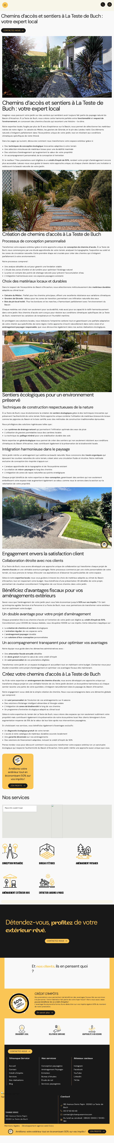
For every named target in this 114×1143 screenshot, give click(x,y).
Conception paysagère (12, 863)
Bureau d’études (47, 863)
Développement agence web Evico (38, 1126)
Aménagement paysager (87, 863)
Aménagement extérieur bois (16, 892)
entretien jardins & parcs (51, 892)
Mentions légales (12, 1126)
